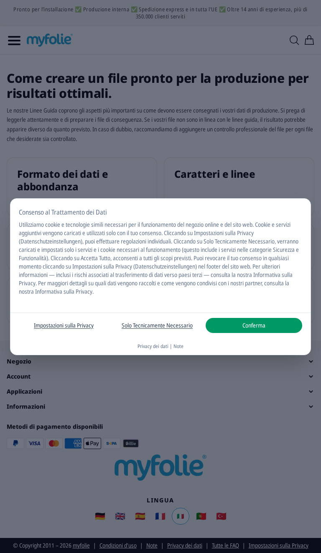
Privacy (27, 283)
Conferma (253, 325)
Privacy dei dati (153, 346)
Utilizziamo (31, 224)
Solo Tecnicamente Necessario (157, 325)
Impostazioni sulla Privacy (64, 325)
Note (178, 346)
